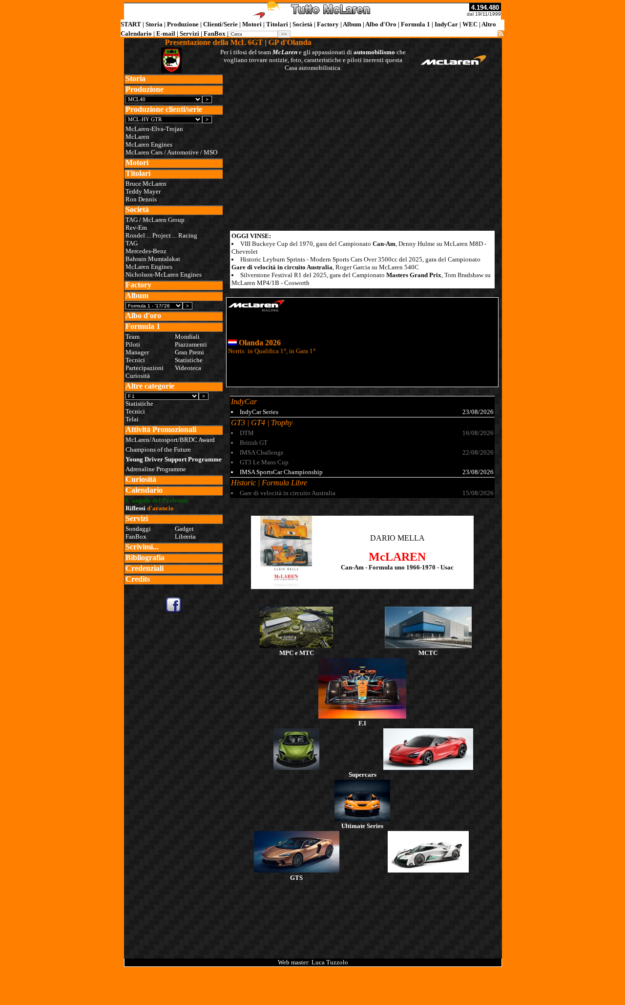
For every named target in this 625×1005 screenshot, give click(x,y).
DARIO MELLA (397, 538)
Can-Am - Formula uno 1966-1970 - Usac (397, 567)
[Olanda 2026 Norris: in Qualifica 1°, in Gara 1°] (362, 382)
